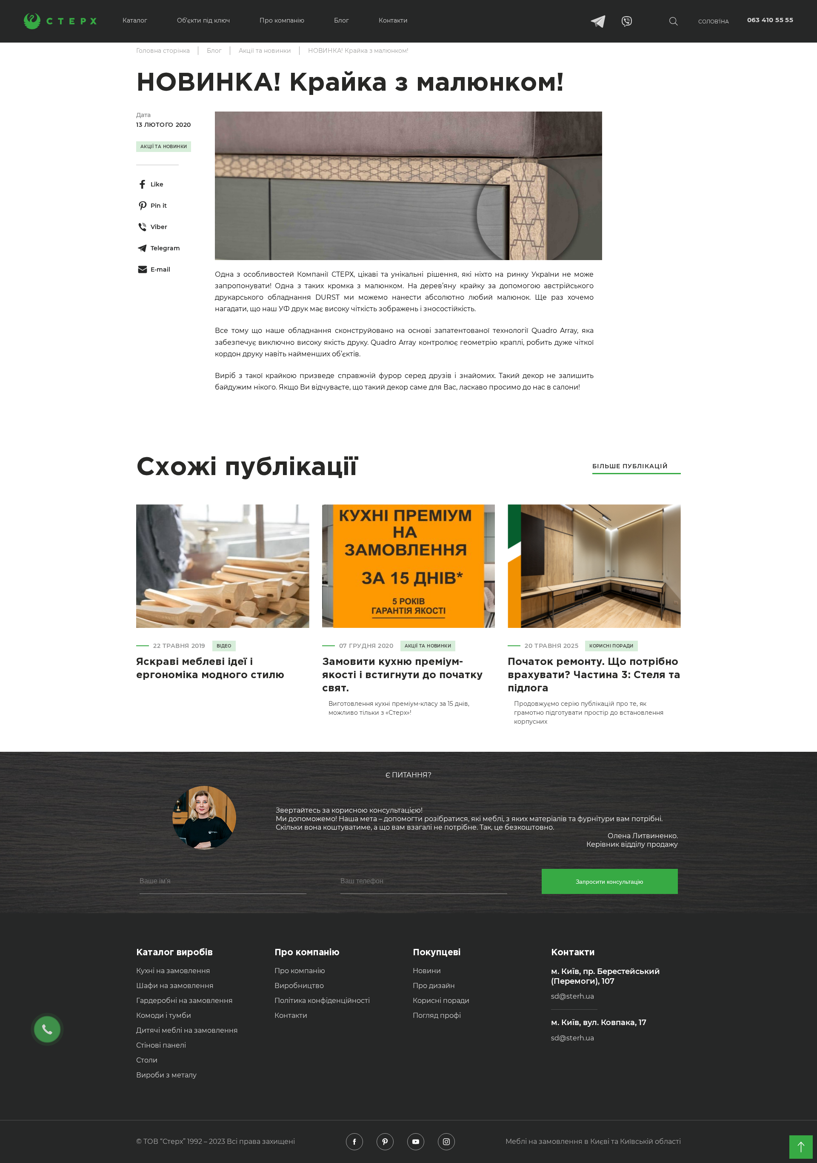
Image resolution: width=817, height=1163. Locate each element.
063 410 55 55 (770, 20)
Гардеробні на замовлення (184, 1001)
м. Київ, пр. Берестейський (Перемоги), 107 (605, 976)
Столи (146, 1060)
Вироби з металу (166, 1075)
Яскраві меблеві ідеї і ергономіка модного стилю (210, 668)
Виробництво (299, 986)
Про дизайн (434, 986)
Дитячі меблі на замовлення (187, 1030)
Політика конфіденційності (322, 1001)
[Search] (673, 21)
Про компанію (299, 971)
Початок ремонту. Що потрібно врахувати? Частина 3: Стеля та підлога (594, 675)
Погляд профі (437, 1015)
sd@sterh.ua (572, 996)
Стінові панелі (161, 1045)
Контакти (290, 1015)
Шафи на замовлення (175, 986)
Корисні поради (441, 1001)
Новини (427, 971)
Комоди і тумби (163, 1015)
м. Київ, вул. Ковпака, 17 (598, 1022)
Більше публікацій (630, 466)
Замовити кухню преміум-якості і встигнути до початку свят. (402, 675)
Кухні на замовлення (173, 971)
